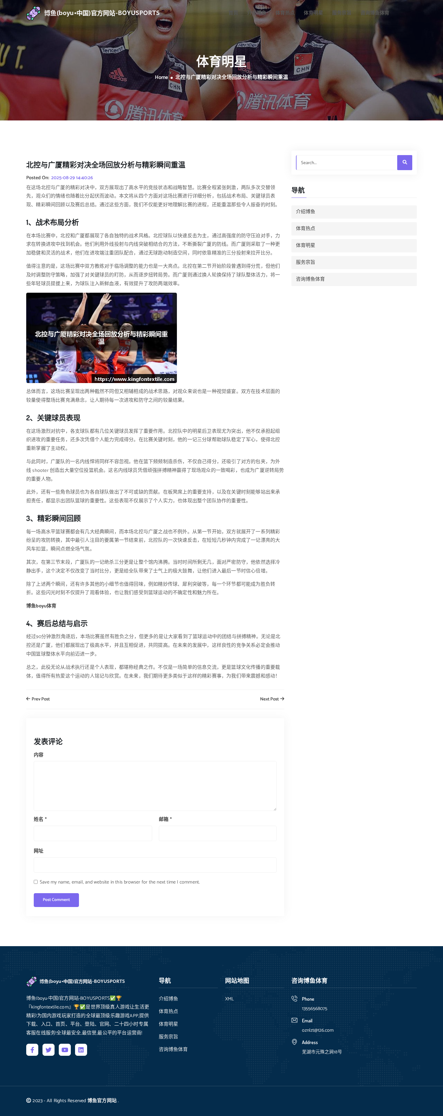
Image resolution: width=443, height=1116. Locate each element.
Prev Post (40, 699)
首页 (233, 13)
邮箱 (165, 819)
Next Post (270, 699)
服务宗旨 (341, 13)
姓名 (40, 819)
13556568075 (314, 1009)
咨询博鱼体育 (374, 13)
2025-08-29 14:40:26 (72, 178)
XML (229, 999)
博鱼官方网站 (102, 1101)
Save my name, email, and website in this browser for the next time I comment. (120, 882)
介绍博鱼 (256, 13)
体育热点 (285, 13)
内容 (38, 755)
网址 (38, 851)
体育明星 (313, 13)
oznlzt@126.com (318, 1030)
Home (161, 78)
